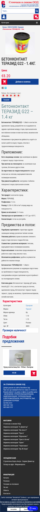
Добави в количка (23, 82)
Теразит (29, 309)
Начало (6, 478)
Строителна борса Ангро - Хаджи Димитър (18, 461)
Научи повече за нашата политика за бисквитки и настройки (20, 502)
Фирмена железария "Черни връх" (15, 446)
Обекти (6, 490)
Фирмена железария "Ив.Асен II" (15, 430)
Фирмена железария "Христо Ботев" (16, 439)
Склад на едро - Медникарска (14, 464)
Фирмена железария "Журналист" (15, 436)
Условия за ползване (11, 484)
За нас (5, 487)
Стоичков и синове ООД (12, 424)
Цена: (4, 70)
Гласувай (6, 100)
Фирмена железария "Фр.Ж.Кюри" (15, 449)
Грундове (29, 305)
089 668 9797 (8, 407)
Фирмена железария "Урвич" (13, 443)
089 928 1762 (8, 405)
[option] (20, 43)
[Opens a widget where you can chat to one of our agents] (32, 508)
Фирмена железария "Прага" (13, 433)
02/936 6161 (7, 403)
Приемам (26, 509)
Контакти (6, 493)
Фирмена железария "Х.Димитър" (15, 427)
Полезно (6, 481)
